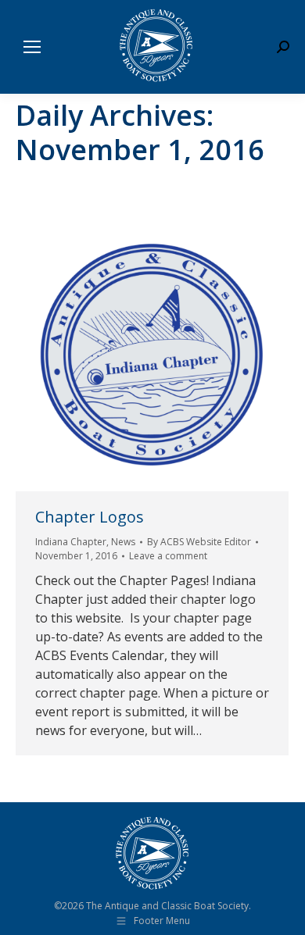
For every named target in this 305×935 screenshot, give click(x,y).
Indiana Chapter (70, 541)
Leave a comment (168, 555)
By (199, 541)
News (123, 541)
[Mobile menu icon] (32, 47)
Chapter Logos (89, 516)
